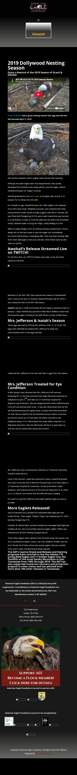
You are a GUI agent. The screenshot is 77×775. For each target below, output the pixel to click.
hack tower (34, 196)
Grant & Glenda (15, 115)
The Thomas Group (43, 753)
